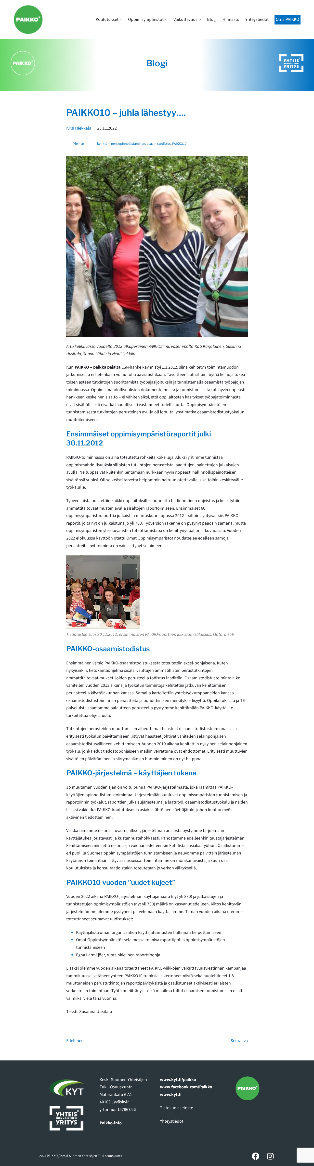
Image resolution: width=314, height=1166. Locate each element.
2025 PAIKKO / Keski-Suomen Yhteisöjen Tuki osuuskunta (80, 1156)
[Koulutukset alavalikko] (121, 19)
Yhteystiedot (171, 1121)
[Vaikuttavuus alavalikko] (199, 19)
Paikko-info (111, 1123)
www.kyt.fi (171, 1095)
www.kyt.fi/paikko (178, 1080)
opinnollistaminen (131, 143)
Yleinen (78, 143)
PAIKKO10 (179, 143)
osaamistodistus (159, 143)
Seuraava (239, 1041)
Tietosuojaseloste (176, 1108)
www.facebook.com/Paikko (186, 1087)
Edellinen (75, 1041)
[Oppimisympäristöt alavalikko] (166, 19)
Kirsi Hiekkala (78, 128)
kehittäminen (107, 143)
